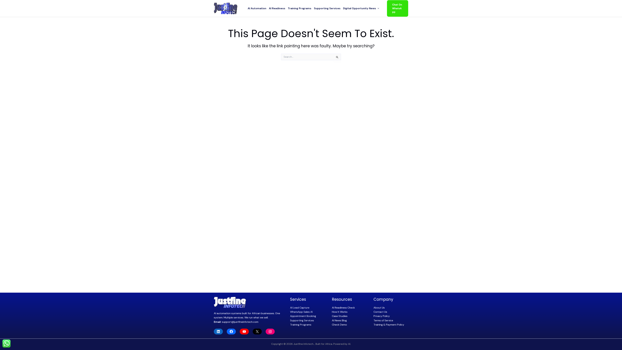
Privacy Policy (382, 316)
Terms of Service (383, 320)
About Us (379, 307)
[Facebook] (231, 331)
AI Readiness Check (343, 307)
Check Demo (339, 324)
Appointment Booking (303, 316)
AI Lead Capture (299, 307)
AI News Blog (339, 320)
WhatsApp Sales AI (301, 312)
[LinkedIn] (218, 331)
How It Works (339, 312)
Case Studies (339, 316)
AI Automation (257, 8)
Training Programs (299, 8)
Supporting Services (327, 8)
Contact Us (380, 312)
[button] (377, 8)
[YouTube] (244, 331)
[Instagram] (270, 331)
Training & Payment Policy (389, 324)
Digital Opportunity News (359, 8)
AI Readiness (277, 8)
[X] (257, 331)
